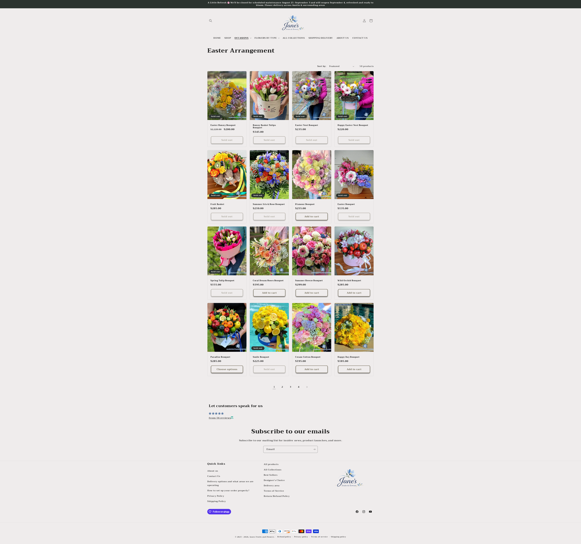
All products (271, 464)
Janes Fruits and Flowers (261, 537)
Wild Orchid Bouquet (349, 280)
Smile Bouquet (261, 357)
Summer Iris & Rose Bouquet (269, 204)
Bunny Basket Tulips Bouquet (264, 126)
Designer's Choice (274, 480)
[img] (290, 413)
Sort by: (321, 66)
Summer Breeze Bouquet (309, 280)
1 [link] (274, 387)
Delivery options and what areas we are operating (230, 483)
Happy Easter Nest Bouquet (353, 125)
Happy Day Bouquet (348, 357)
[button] (210, 20)
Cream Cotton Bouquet (308, 357)
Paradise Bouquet (220, 357)
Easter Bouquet (346, 204)
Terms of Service (274, 491)
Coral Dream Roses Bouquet (268, 280)
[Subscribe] (314, 449)
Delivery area (271, 485)
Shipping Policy (216, 501)
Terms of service (319, 537)
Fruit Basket (217, 204)
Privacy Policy (215, 496)
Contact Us (213, 476)
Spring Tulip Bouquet (222, 280)
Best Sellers (270, 475)
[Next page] (307, 387)
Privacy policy (301, 537)
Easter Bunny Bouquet (223, 125)
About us (212, 471)
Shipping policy (338, 537)
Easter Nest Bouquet (306, 125)
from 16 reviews (220, 418)
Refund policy (284, 537)
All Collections (272, 469)
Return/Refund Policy (277, 496)
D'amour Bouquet (305, 204)
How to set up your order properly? (228, 490)
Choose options (227, 369)
